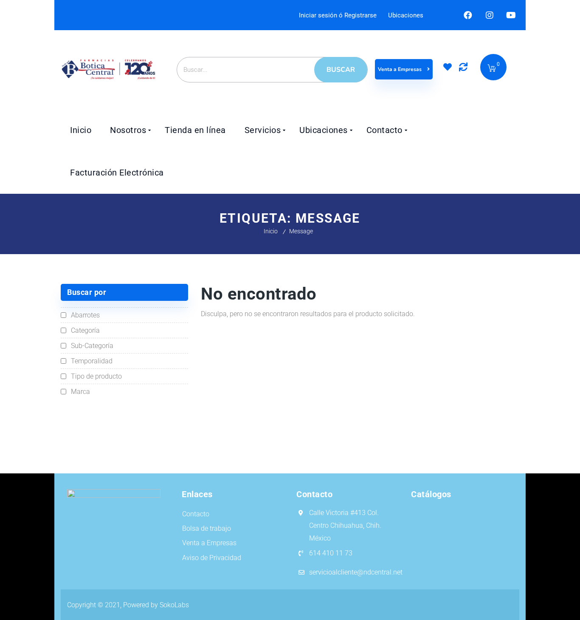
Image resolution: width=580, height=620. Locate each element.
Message (301, 231)
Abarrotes (85, 315)
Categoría (85, 330)
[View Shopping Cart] (491, 68)
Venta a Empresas (400, 69)
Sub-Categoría (92, 346)
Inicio (271, 231)
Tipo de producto (96, 376)
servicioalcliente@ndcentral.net (356, 572)
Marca (80, 392)
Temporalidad (92, 361)
